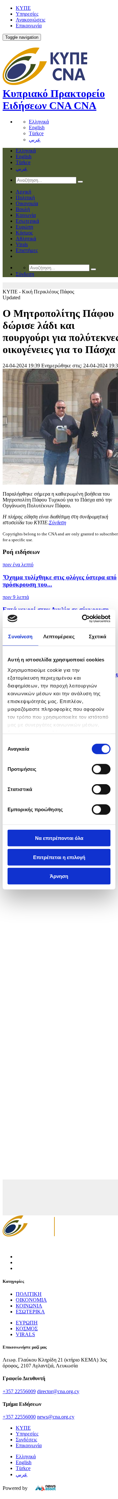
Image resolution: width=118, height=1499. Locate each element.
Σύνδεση (57, 522)
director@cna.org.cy (58, 1391)
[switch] (101, 769)
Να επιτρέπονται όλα (59, 838)
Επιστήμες (27, 250)
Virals (22, 244)
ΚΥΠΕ (23, 8)
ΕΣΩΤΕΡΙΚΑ (30, 1311)
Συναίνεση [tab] (20, 636)
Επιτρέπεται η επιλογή (59, 857)
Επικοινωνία (29, 25)
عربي (35, 139)
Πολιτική (25, 197)
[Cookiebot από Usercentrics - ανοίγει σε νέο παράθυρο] (83, 618)
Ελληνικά (39, 121)
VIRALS (25, 1334)
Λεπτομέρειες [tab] (59, 636)
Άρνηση (59, 876)
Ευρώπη (24, 227)
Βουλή (23, 209)
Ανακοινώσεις (30, 19)
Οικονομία (27, 203)
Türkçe (36, 133)
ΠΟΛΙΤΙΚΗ (29, 1294)
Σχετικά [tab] (98, 636)
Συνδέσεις (26, 1439)
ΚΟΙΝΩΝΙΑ (29, 1305)
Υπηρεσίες (27, 14)
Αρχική (23, 191)
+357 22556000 (19, 1417)
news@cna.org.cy (55, 1417)
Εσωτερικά (27, 221)
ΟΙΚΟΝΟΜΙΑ (31, 1300)
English (37, 127)
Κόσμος (24, 232)
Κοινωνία (26, 215)
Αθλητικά (26, 238)
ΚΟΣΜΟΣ (27, 1328)
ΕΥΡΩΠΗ (27, 1322)
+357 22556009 (19, 1391)
